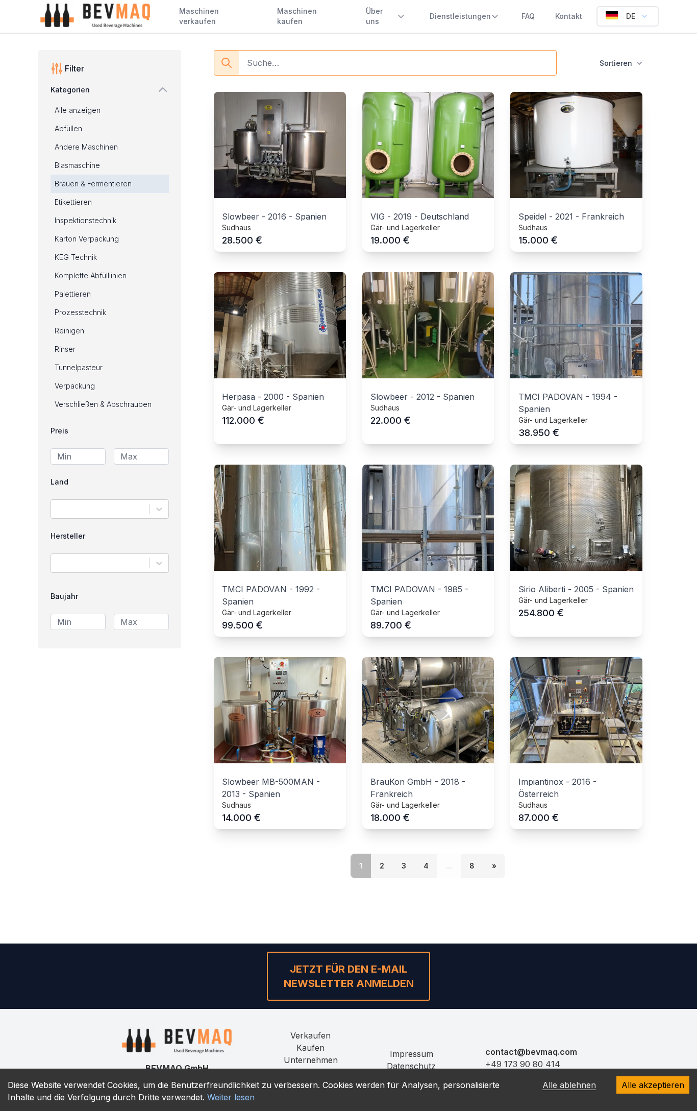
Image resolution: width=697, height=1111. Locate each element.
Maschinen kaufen (297, 16)
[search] (226, 63)
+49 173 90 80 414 (522, 1064)
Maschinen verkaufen (199, 16)
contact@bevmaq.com (531, 1052)
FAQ (528, 16)
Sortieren (616, 63)
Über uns (374, 16)
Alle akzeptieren (652, 1085)
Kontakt (568, 16)
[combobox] (57, 509)
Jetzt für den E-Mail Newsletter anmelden (349, 976)
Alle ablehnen (569, 1085)
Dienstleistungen (460, 16)
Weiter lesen (231, 1097)
